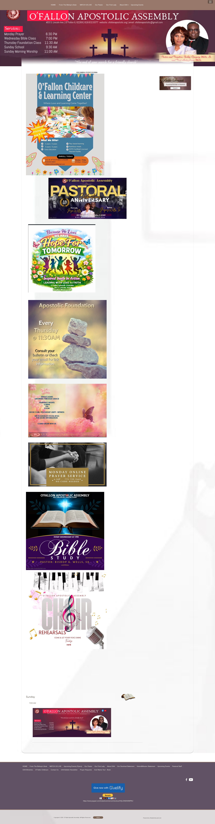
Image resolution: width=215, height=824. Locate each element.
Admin (98, 817)
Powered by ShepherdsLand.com (152, 818)
